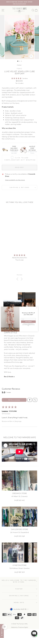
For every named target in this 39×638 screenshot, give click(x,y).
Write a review (14, 400)
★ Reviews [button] (2, 631)
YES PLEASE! (28, 321)
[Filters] (29, 400)
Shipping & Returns (19, 187)
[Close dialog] (37, 308)
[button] (16, 78)
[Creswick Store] (19, 480)
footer (19, 589)
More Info (19, 602)
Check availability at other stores (15, 180)
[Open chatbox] (34, 633)
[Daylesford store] (19, 516)
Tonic (19, 68)
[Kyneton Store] (19, 552)
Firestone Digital (23, 627)
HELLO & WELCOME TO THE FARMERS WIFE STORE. (19, 581)
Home (19, 65)
